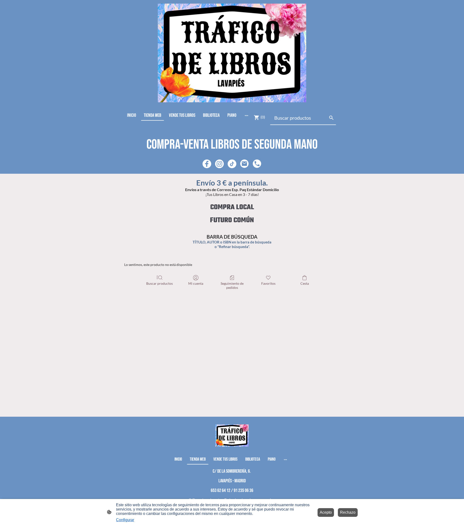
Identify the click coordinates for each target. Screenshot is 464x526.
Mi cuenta (195, 283)
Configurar (125, 520)
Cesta (304, 283)
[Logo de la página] (232, 53)
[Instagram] (219, 163)
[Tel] (257, 163)
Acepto (326, 512)
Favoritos (268, 283)
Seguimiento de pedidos (232, 285)
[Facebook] (207, 163)
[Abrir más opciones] (246, 115)
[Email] (244, 163)
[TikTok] (232, 163)
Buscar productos (159, 283)
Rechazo (347, 512)
